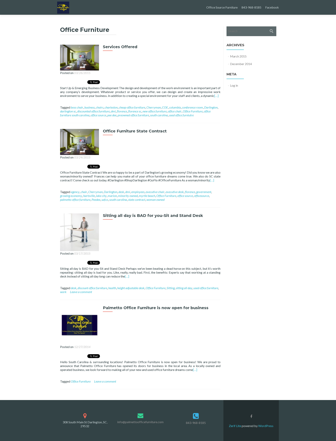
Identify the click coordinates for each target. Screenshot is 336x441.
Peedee (96, 199)
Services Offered (120, 46)
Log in (234, 85)
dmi (113, 111)
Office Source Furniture (222, 7)
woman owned (155, 199)
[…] (216, 95)
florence (122, 111)
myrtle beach (147, 195)
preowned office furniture (133, 115)
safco (105, 199)
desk (121, 192)
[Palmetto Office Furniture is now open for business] (79, 324)
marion (112, 195)
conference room (192, 107)
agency (75, 192)
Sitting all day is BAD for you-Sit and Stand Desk (153, 215)
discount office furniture (92, 288)
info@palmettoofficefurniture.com (140, 422)
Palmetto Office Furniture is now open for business (155, 307)
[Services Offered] (79, 57)
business (89, 107)
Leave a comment (81, 292)
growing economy (71, 195)
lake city (101, 195)
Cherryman (153, 107)
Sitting (171, 288)
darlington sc (68, 111)
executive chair (155, 192)
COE (165, 107)
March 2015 (238, 56)
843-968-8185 (251, 7)
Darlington (211, 107)
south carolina (159, 115)
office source (98, 115)
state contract (136, 199)
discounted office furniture (93, 111)
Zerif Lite (235, 426)
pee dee (111, 115)
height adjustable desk (130, 288)
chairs (99, 107)
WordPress (265, 426)
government (203, 192)
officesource (201, 195)
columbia (175, 107)
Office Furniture (193, 111)
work (63, 292)
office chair (175, 111)
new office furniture (155, 111)
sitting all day (184, 288)
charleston (111, 107)
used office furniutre (181, 115)
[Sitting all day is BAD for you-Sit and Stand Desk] (79, 232)
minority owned (128, 195)
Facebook (272, 7)
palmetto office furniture (75, 199)
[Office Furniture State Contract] (79, 141)
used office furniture (205, 288)
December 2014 (241, 64)
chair (84, 192)
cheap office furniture (132, 107)
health (112, 288)
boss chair (77, 107)
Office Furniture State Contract (135, 131)
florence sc (134, 111)
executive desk (175, 192)
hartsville (89, 195)
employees (137, 192)
